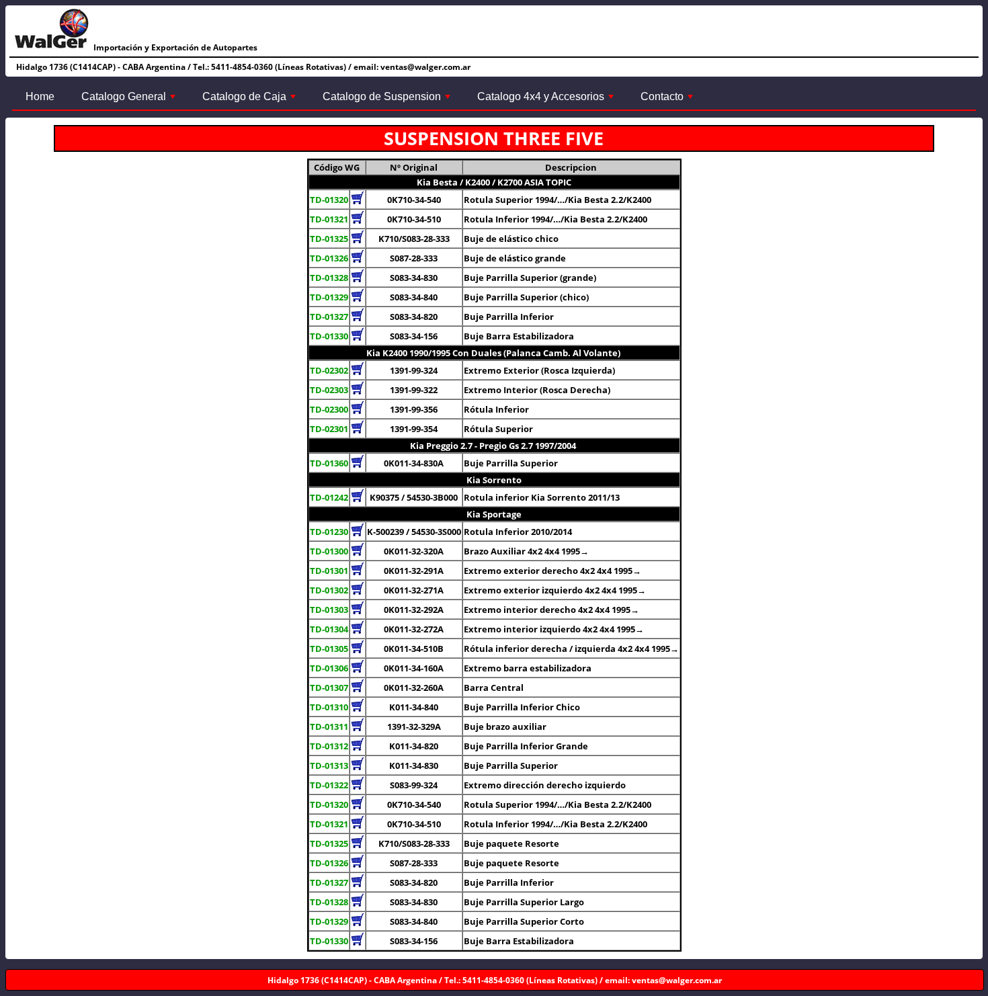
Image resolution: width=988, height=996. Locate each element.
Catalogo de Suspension (388, 100)
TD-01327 (329, 316)
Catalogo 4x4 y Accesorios (546, 100)
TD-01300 (329, 551)
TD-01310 (329, 707)
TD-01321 (329, 219)
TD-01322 (329, 785)
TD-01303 (329, 610)
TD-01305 (329, 648)
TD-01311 (329, 726)
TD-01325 (329, 239)
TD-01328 (329, 278)
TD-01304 (329, 629)
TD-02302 (329, 370)
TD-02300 (329, 409)
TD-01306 (329, 668)
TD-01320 (329, 200)
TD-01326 (329, 258)
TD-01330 (329, 336)
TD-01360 (329, 463)
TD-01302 (329, 590)
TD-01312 (329, 746)
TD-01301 (329, 571)
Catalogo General (129, 100)
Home (40, 96)
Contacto (668, 100)
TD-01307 (329, 687)
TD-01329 (329, 297)
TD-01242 (329, 497)
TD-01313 (329, 765)
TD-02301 (329, 429)
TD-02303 (329, 390)
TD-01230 (329, 532)
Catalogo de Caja (250, 100)
